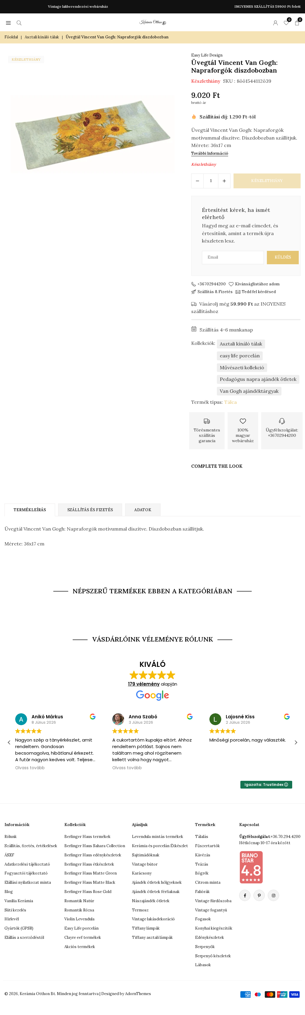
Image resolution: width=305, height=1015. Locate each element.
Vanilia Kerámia (18, 900)
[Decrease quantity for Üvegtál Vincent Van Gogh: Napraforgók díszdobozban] (197, 181)
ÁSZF (9, 855)
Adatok (142, 509)
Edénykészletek (209, 937)
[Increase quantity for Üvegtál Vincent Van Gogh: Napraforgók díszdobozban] (224, 181)
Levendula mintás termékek (157, 836)
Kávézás (202, 855)
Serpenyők (205, 946)
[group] (92, 134)
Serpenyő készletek (213, 955)
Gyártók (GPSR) (18, 928)
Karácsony (142, 873)
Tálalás (201, 836)
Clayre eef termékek (82, 937)
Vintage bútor (145, 864)
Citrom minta (207, 882)
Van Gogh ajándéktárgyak (249, 391)
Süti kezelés (15, 910)
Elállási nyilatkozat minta (27, 882)
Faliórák (202, 891)
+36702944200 (211, 284)
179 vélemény (144, 684)
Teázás (201, 864)
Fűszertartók (207, 845)
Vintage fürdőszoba (213, 900)
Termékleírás (30, 509)
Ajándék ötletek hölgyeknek (157, 882)
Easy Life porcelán (81, 928)
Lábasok (203, 964)
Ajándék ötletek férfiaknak (156, 891)
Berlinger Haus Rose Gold (87, 891)
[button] (8, 22)
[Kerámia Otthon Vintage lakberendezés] (152, 22)
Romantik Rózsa (79, 910)
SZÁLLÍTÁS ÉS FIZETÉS (90, 509)
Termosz (140, 910)
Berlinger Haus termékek (87, 836)
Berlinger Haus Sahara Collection (94, 845)
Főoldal (11, 37)
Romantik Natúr (79, 900)
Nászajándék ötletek (150, 900)
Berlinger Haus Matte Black (89, 882)
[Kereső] (19, 22)
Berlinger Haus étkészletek (89, 864)
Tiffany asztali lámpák (152, 937)
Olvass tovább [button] (30, 768)
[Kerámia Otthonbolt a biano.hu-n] (251, 867)
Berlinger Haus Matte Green (90, 873)
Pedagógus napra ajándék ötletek (258, 379)
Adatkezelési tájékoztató (27, 864)
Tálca (230, 402)
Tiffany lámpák (146, 928)
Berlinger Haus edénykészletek (92, 855)
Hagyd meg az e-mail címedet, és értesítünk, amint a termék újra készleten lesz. (240, 233)
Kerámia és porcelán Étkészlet (160, 845)
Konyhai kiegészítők (213, 928)
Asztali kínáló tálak (42, 37)
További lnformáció (209, 153)
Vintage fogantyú (211, 910)
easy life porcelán (240, 356)
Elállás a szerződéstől (24, 937)
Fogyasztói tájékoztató (26, 873)
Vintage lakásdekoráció (153, 919)
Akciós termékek (79, 946)
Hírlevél (11, 919)
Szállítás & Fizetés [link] (215, 292)
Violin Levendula (79, 919)
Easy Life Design (206, 55)
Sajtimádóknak (145, 855)
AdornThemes (138, 993)
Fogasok (203, 919)
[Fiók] (275, 22)
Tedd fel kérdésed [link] (259, 292)
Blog (8, 891)
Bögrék (201, 873)
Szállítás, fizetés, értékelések (30, 845)
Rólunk (10, 836)
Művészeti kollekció (242, 367)
